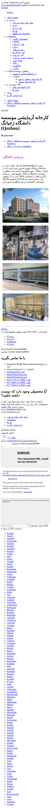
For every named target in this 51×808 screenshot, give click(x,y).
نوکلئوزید (16, 65)
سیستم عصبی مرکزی (22, 58)
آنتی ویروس (18, 55)
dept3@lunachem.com (17, 377)
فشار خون (17, 60)
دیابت (15, 47)
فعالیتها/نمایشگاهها (21, 33)
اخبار (9, 92)
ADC (14, 63)
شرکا (14, 31)
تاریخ (14, 25)
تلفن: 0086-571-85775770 (18, 380)
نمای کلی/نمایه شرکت (22, 23)
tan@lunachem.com (16, 372)
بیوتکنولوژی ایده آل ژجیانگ (19, 146)
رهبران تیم (17, 28)
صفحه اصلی (12, 17)
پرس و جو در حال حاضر (12, 407)
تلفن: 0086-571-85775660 (18, 385)
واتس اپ (11, 437)
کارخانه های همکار (26, 82)
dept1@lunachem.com (17, 374)
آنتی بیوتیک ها (18, 52)
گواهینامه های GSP (21, 87)
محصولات (11, 36)
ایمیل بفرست (7, 432)
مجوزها (15, 90)
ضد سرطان (18, 49)
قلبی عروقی (18, 44)
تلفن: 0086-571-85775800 (18, 382)
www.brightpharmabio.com (13, 5)
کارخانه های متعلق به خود (30, 79)
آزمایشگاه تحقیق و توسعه (24, 74)
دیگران (15, 68)
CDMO (15, 41)
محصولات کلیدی (20, 39)
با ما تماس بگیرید (15, 95)
